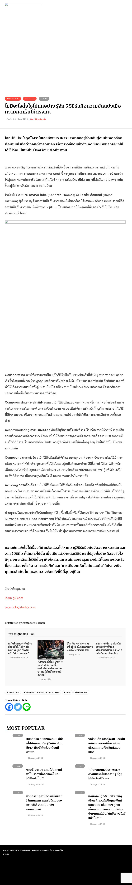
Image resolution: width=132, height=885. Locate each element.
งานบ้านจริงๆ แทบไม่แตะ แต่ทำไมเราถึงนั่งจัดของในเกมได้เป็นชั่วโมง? (44, 774)
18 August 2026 (35, 758)
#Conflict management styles (42, 692)
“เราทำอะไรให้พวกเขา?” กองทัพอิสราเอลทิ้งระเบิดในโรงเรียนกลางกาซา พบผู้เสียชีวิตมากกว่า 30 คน (51, 668)
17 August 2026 (35, 815)
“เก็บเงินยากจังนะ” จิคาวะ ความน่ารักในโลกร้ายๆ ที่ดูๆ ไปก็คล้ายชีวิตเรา (105, 774)
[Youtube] (112, 851)
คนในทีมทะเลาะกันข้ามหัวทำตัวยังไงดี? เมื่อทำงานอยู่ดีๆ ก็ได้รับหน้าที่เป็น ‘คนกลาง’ (20, 648)
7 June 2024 (45, 679)
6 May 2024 (74, 654)
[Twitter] (18, 707)
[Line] (27, 707)
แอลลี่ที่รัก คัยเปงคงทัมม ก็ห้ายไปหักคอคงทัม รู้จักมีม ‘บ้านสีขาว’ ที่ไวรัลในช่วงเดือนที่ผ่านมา (44, 745)
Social (29, 98)
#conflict (13, 692)
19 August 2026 (97, 824)
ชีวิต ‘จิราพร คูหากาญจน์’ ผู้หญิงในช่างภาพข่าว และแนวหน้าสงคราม (80, 647)
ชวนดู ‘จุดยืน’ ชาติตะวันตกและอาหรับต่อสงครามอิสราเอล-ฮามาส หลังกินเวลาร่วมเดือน (109, 648)
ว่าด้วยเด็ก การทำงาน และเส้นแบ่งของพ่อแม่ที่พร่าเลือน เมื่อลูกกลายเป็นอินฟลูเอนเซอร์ (106, 745)
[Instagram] (106, 851)
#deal (67, 692)
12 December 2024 (19, 657)
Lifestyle (13, 98)
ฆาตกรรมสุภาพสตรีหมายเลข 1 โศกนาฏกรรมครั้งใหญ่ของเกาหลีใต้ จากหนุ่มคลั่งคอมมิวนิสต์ (44, 803)
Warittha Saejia (38, 119)
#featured (81, 692)
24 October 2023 (106, 657)
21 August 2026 (97, 784)
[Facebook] (9, 707)
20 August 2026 (35, 784)
